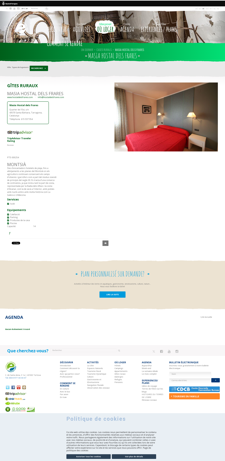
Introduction (65, 365)
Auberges (118, 376)
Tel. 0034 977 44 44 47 (15, 377)
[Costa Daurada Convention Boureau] (194, 389)
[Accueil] (26, 24)
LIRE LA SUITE (112, 294)
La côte (90, 365)
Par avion (64, 394)
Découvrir (56, 27)
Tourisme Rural (94, 371)
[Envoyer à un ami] (105, 243)
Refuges (118, 379)
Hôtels (117, 365)
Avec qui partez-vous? (70, 374)
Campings (118, 368)
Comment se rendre (65, 41)
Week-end (146, 368)
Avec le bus (65, 391)
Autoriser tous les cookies (88, 456)
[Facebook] (10, 8)
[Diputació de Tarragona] (112, 3)
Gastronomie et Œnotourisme (94, 380)
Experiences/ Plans (159, 27)
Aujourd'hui (147, 365)
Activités (81, 27)
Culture (90, 376)
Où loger (105, 27)
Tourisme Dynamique (96, 374)
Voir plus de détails (134, 456)
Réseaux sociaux (149, 400)
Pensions (118, 382)
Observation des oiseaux (98, 387)
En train (63, 397)
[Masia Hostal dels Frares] (166, 117)
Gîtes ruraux (120, 374)
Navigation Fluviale (95, 385)
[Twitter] (6, 8)
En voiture (64, 388)
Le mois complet (149, 374)
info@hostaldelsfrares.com (51, 97)
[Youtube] (14, 8)
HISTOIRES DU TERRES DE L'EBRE (152, 395)
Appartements (120, 371)
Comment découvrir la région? (70, 369)
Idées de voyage (149, 386)
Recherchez (37, 68)
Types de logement (20, 67)
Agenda (127, 27)
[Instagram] (18, 8)
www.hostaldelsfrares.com (20, 97)
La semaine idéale (150, 371)
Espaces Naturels (95, 368)
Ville (9, 67)
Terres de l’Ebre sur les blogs (152, 390)
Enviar (215, 380)
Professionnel (66, 376)
